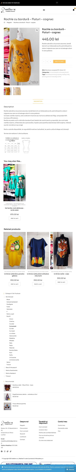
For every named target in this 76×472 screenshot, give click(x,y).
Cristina (11, 321)
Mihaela (11, 340)
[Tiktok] (10, 451)
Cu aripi (11, 324)
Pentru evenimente (11, 370)
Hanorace (9, 309)
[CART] (74, 10)
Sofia (11, 355)
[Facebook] (2, 451)
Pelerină (11, 348)
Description (38, 101)
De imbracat (60, 72)
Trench (9, 364)
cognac (59, 74)
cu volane (12, 333)
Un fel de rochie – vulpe (61, 274)
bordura (53, 74)
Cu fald (11, 328)
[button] (57, 2)
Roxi (10, 352)
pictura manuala (52, 76)
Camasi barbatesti (12, 302)
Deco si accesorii (11, 367)
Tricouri (8, 376)
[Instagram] (4, 451)
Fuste (8, 306)
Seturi (19, 204)
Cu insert (12, 331)
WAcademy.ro (39, 458)
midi (67, 74)
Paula (11, 345)
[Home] (4, 22)
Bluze (8, 299)
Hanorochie (12, 336)
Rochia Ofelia (13, 350)
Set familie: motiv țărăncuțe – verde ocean (14, 209)
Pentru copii (10, 314)
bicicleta (48, 74)
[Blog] (7, 451)
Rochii (67, 72)
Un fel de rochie (20, 271)
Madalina (12, 338)
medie (64, 74)
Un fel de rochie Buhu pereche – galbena (14, 275)
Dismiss (71, 469)
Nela (10, 343)
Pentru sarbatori (11, 373)
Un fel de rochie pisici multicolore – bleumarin (38, 275)
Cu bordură (52, 72)
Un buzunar (12, 357)
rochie (59, 76)
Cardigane (10, 304)
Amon (15, 204)
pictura (44, 76)
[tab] (38, 101)
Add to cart (59, 61)
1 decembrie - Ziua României (14, 203)
